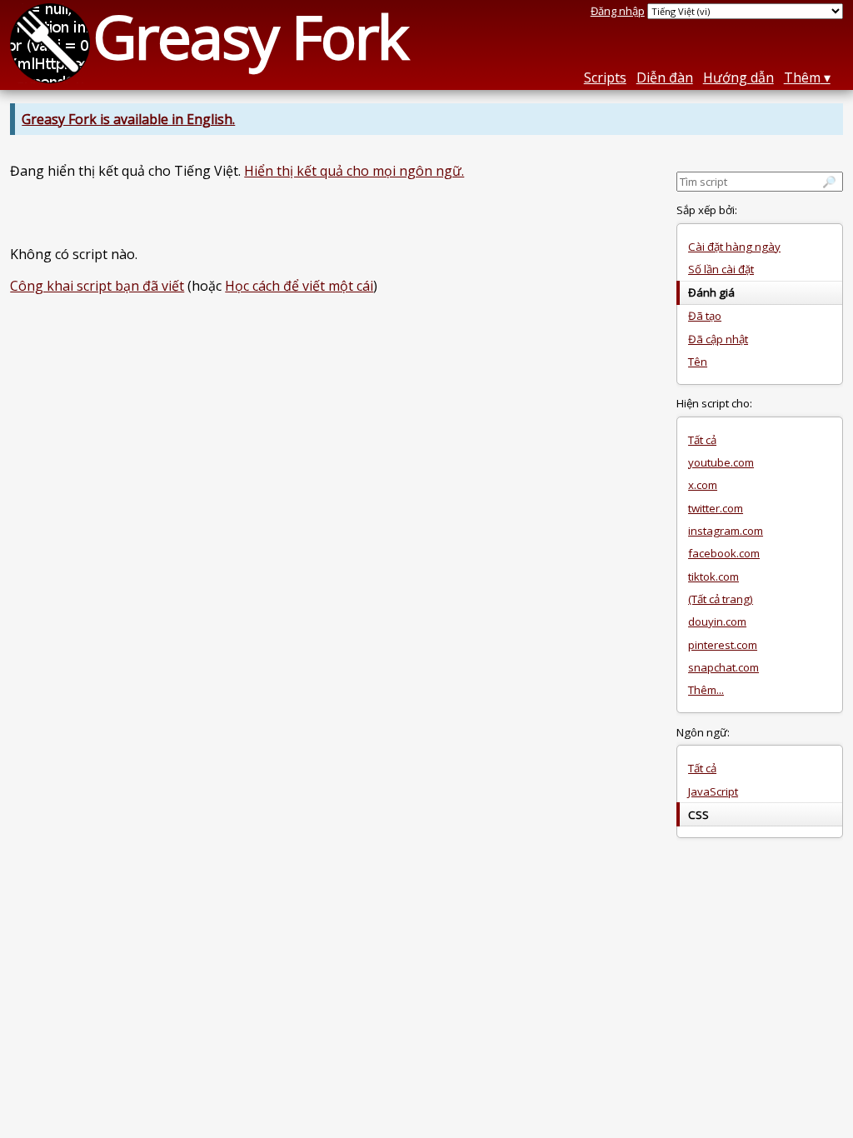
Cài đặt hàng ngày (734, 246)
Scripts (605, 77)
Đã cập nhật (718, 339)
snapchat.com (723, 667)
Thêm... (706, 689)
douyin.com (717, 621)
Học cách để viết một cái (299, 286)
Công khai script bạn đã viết (97, 286)
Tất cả (702, 439)
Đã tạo (704, 315)
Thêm (802, 77)
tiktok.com (713, 576)
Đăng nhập (618, 10)
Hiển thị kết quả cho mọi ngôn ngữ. (354, 171)
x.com (702, 484)
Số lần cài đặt (721, 269)
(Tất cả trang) (720, 598)
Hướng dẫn (738, 77)
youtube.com (721, 462)
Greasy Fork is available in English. (128, 119)
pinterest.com (722, 644)
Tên (697, 361)
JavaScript (713, 791)
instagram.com (725, 530)
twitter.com (715, 508)
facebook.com (724, 553)
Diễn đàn (664, 77)
